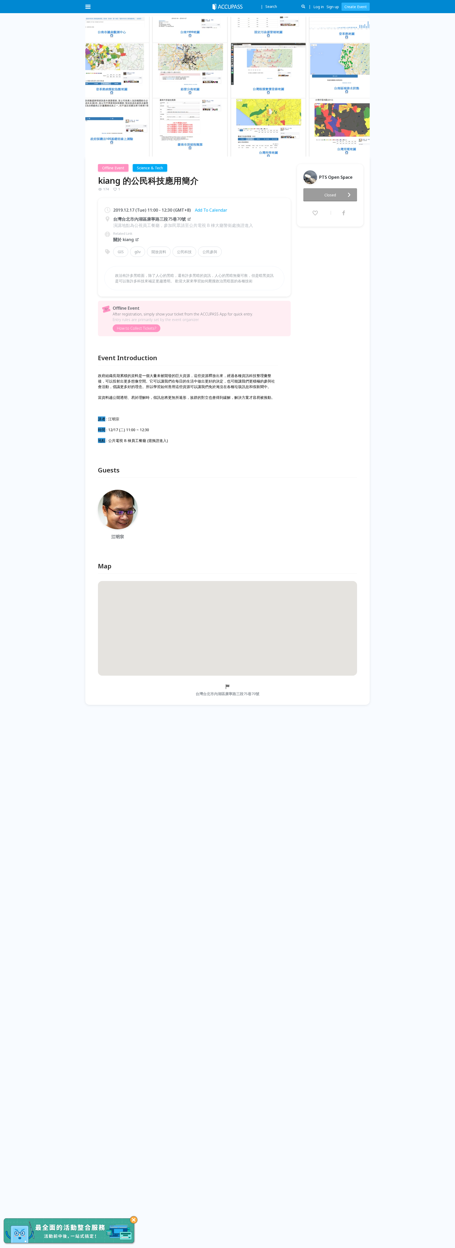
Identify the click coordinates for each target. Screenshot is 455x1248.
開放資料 (158, 251)
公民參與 (209, 251)
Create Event (355, 6)
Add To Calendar (211, 210)
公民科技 (184, 251)
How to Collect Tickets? (136, 328)
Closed (330, 194)
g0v (138, 251)
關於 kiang (123, 239)
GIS (121, 251)
